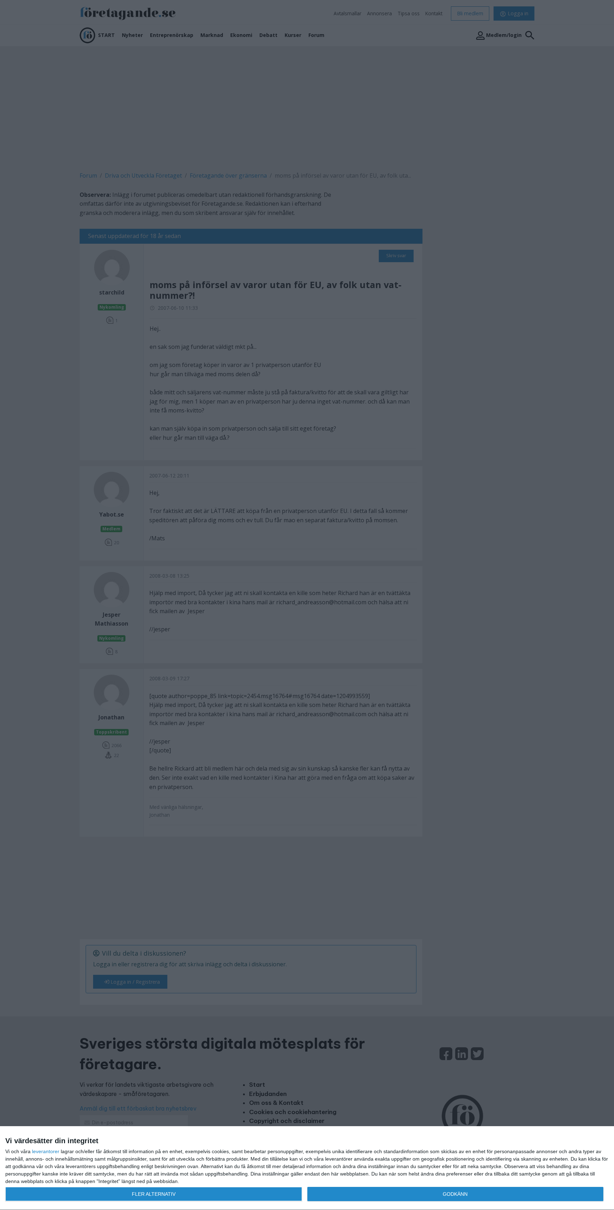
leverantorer (45, 1151)
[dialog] (307, 1168)
